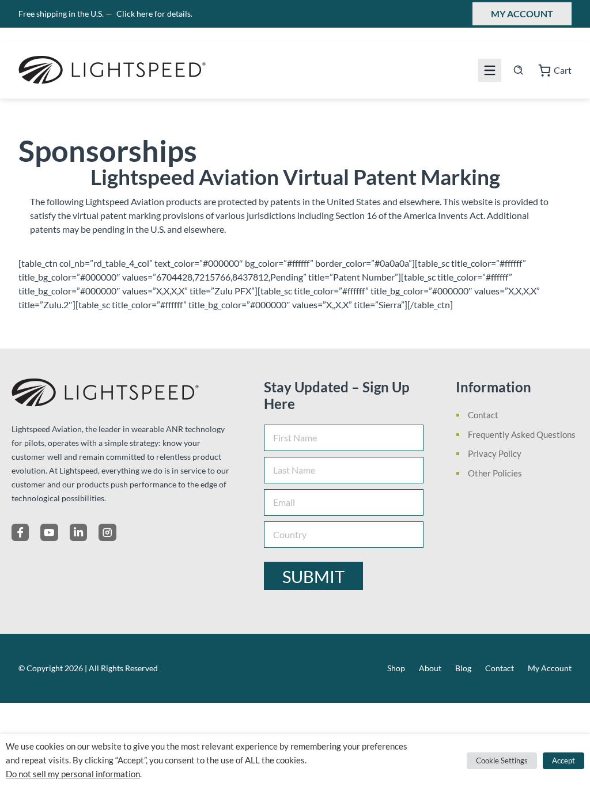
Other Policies (495, 473)
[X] (49, 532)
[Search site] (518, 70)
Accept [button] (563, 760)
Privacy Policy (494, 453)
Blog (463, 668)
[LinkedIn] (78, 532)
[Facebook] (20, 532)
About (430, 668)
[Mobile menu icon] (489, 70)
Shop (396, 668)
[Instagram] (107, 532)
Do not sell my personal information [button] (73, 774)
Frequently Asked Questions (522, 434)
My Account (522, 13)
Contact (483, 415)
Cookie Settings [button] (502, 760)
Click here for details (154, 13)
